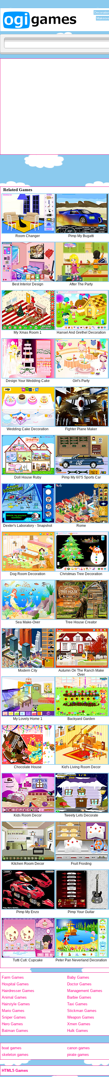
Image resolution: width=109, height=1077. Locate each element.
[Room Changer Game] (28, 213)
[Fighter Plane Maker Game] (81, 407)
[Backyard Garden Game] (81, 696)
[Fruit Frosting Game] (81, 841)
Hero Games (12, 1024)
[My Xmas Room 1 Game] (28, 310)
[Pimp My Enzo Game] (28, 889)
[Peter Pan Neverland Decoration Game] (81, 938)
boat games (12, 1048)
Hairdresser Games (18, 991)
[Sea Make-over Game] (28, 600)
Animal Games (14, 997)
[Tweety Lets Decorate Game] (81, 793)
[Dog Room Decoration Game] (28, 551)
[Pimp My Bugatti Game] (81, 213)
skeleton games (15, 1054)
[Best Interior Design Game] (28, 262)
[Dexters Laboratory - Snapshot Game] (28, 503)
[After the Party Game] (81, 262)
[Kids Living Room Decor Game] (81, 745)
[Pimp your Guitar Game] (81, 889)
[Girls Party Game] (81, 358)
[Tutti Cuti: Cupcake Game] (28, 938)
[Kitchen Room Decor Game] (28, 841)
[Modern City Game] (28, 648)
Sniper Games (14, 1017)
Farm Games (13, 977)
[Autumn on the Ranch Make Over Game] (81, 648)
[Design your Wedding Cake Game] (28, 358)
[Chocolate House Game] (28, 745)
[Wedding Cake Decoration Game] (28, 407)
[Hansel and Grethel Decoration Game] (81, 310)
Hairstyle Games (16, 1004)
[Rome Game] (81, 503)
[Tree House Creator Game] (81, 600)
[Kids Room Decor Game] (28, 793)
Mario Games (13, 1010)
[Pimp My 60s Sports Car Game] (81, 455)
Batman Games (15, 1030)
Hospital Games (15, 984)
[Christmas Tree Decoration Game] (81, 551)
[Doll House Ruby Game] (28, 455)
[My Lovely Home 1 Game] (28, 696)
